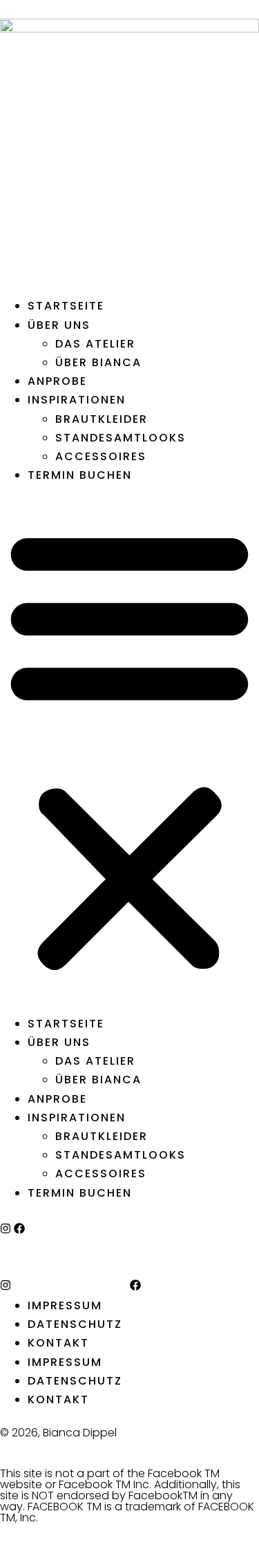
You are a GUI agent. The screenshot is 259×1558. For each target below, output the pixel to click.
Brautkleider (101, 419)
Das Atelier (95, 344)
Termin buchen (80, 475)
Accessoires (100, 456)
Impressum (65, 1305)
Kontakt (58, 1343)
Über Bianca (98, 362)
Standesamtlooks (120, 438)
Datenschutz (75, 1324)
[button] (129, 749)
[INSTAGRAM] (5, 1228)
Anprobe (57, 381)
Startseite (66, 306)
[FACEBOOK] (19, 1228)
